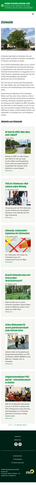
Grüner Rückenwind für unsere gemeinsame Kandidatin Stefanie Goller (17, 327)
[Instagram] (20, 444)
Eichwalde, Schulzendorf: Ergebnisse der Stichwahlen (17, 232)
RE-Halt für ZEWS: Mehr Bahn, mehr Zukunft (17, 133)
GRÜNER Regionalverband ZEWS (17, 3)
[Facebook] (16, 444)
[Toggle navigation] (33, 14)
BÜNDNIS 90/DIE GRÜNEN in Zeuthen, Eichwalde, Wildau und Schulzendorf (18, 7)
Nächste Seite (22, 425)
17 (15, 425)
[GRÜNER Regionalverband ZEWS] (2, 5)
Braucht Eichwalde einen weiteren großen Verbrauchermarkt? (18, 278)
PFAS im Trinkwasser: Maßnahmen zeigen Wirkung (17, 185)
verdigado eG (12, 475)
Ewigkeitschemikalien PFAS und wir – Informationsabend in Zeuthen (17, 379)
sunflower (14, 473)
